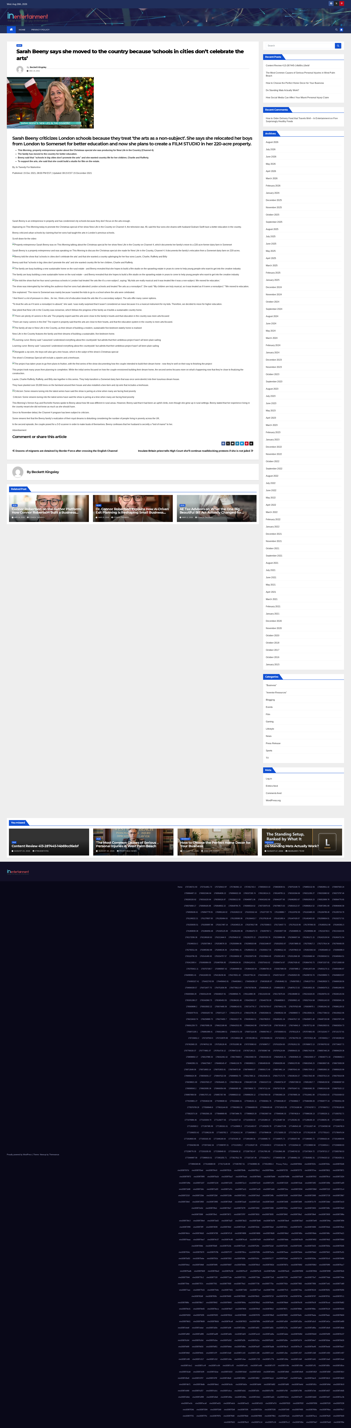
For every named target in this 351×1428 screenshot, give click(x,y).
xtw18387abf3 (240, 1334)
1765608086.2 (191, 1007)
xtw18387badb (268, 1347)
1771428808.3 (236, 1126)
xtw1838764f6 (211, 1265)
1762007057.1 (265, 931)
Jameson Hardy (212, 851)
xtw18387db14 (324, 1378)
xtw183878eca (213, 1309)
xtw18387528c (253, 1246)
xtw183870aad (241, 1177)
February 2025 (273, 273)
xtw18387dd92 (269, 1384)
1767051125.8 (294, 1032)
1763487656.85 (220, 962)
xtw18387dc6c (227, 1384)
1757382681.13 (236, 887)
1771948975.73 (279, 1139)
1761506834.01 (323, 918)
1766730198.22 (280, 1025)
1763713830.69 (338, 962)
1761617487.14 (222, 925)
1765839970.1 (309, 1007)
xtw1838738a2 (296, 1214)
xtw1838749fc (324, 1233)
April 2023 (271, 418)
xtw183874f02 (310, 1240)
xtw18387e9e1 (254, 1397)
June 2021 (271, 577)
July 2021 (271, 570)
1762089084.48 (310, 931)
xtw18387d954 (239, 1378)
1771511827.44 (309, 1126)
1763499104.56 (235, 962)
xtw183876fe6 (338, 1271)
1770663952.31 (236, 1107)
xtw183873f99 (184, 1227)
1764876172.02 (294, 988)
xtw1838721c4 (338, 1189)
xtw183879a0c (296, 1315)
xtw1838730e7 (225, 1208)
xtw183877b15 (199, 1290)
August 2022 (272, 476)
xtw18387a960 (184, 1334)
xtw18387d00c (324, 1365)
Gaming (270, 721)
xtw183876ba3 (213, 1271)
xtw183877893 (296, 1284)
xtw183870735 (282, 1170)
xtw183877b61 (227, 1290)
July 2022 (271, 483)
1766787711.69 (309, 1025)
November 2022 (274, 454)
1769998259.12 (249, 1095)
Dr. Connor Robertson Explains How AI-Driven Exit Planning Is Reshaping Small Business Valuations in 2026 (132, 512)
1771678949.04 (265, 1133)
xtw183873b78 (269, 1221)
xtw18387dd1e (241, 1384)
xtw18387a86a (310, 1328)
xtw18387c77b (268, 1359)
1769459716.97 (280, 1082)
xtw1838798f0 (282, 1315)
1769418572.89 (250, 1082)
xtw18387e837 (324, 1391)
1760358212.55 (234, 900)
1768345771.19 (324, 1057)
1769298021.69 (191, 1082)
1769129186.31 (264, 1076)
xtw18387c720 (254, 1359)
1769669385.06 (235, 1088)
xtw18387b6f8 (183, 1347)
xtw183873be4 (283, 1221)
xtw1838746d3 (198, 1233)
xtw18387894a (240, 1303)
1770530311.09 (338, 1101)
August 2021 (272, 563)
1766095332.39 (280, 1013)
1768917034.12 (308, 1070)
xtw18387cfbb (297, 1365)
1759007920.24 (338, 887)
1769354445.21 (221, 1082)
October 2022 (272, 461)
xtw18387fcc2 (284, 1422)
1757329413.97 (221, 887)
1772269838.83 (338, 1145)
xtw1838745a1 (338, 1227)
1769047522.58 (220, 1076)
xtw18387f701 (188, 1416)
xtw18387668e (240, 1265)
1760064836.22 (220, 893)
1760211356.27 (309, 893)
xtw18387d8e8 (225, 1378)
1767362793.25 (295, 1038)
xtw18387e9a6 (212, 1397)
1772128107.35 (251, 1145)
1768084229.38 (338, 1051)
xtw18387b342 (268, 1340)
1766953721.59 (236, 1032)
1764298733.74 (308, 975)
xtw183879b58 (199, 1321)
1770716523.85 (281, 1107)
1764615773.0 (309, 981)
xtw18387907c (282, 1309)
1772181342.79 (280, 1145)
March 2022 (272, 512)
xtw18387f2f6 (243, 1410)
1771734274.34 (295, 1133)
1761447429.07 (294, 918)
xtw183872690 (310, 1195)
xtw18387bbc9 (282, 1347)
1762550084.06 (235, 944)
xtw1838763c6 (324, 1258)
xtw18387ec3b (338, 1397)
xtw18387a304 (282, 1321)
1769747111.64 (264, 1088)
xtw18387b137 (338, 1334)
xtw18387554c (184, 1252)
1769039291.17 (205, 1076)
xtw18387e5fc (253, 1391)
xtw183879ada (310, 1315)
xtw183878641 (253, 1296)
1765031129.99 (205, 994)
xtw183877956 (310, 1284)
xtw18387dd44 (255, 1384)
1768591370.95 (294, 1063)
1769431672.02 (265, 1082)
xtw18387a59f (225, 1328)
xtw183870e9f (297, 1177)
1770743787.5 (309, 1107)
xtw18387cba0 (324, 1359)
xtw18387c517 (198, 1359)
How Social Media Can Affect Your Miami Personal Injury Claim (297, 97)
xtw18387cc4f (200, 1365)
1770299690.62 (221, 1101)
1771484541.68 (295, 1126)
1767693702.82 (323, 1044)
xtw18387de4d (297, 1384)
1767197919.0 (207, 1038)
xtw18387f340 (283, 1410)
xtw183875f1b (212, 1258)
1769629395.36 (205, 1088)
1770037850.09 (264, 1095)
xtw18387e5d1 (240, 1391)
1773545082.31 (309, 1158)
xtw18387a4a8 (183, 1328)
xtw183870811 (324, 1170)
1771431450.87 (250, 1126)
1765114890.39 (249, 994)
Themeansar (54, 1155)
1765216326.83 (308, 994)
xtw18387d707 (197, 1378)
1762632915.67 (280, 944)
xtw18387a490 (338, 1321)
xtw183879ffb (254, 1321)
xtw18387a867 (296, 1328)
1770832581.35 (206, 1114)
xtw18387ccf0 (228, 1365)
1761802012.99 (324, 925)
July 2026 (271, 149)
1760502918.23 (308, 900)
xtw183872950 (198, 1202)
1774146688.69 (209, 1164)
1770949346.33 (280, 1114)
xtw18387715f (211, 1277)
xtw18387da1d (268, 1378)
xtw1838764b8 (198, 1265)
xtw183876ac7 (338, 1265)
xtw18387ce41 (242, 1365)
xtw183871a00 (338, 1183)
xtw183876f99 (324, 1271)
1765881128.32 (338, 1007)
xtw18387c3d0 (310, 1353)
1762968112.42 (280, 950)
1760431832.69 (264, 900)
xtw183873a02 (213, 1221)
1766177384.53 (323, 1013)
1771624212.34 (236, 1133)
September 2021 (274, 556)
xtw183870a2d (213, 1177)
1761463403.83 (308, 918)
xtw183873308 (268, 1208)
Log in (269, 779)
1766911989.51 (221, 1032)
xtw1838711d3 (254, 1183)
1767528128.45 (221, 1044)
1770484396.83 (309, 1101)
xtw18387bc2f (296, 1347)
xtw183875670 (198, 1252)
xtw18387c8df (296, 1359)
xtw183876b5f (199, 1271)
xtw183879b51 (184, 1321)
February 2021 (273, 606)
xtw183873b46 (255, 1221)
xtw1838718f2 (310, 1183)
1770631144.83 (222, 1107)
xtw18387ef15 (257, 1403)
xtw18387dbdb (199, 1384)
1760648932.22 (220, 906)
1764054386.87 (338, 969)
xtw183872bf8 (296, 1202)
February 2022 (273, 519)
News (19, 45)
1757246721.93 (191, 887)
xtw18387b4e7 (310, 1340)
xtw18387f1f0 (325, 1403)
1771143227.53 (235, 1120)
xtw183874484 (310, 1227)
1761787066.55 (309, 925)
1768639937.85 (323, 1063)
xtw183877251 (240, 1277)
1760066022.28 (235, 893)
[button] (336, 29)
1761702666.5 (265, 925)
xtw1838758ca (240, 1252)
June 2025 (271, 244)
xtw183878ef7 (226, 1309)
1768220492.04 (250, 1057)
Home (22, 29)
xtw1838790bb (296, 1309)
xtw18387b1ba (211, 1340)
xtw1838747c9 (226, 1233)
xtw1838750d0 (211, 1246)
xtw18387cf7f (270, 1365)
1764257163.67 (279, 975)
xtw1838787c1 (338, 1296)
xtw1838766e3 (254, 1265)
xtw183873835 (268, 1214)
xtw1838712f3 (268, 1183)
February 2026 (273, 186)
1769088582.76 (235, 1076)
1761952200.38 (236, 931)
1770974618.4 (294, 1114)
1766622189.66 (221, 1025)
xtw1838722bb (198, 1195)
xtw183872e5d (197, 1208)
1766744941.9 (294, 1025)
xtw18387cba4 (338, 1359)
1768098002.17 (192, 1057)
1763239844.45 (265, 956)
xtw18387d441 (269, 1372)
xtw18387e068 (183, 1391)
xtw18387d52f (311, 1372)
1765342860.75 (206, 1000)
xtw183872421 (240, 1195)
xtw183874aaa (184, 1240)
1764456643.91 (222, 981)
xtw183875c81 (338, 1252)
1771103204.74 (205, 1120)
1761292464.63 (222, 918)
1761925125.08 (222, 931)
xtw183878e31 (184, 1309)
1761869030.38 (192, 931)
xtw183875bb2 (310, 1252)
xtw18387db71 (184, 1384)
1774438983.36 (253, 1164)
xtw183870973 (185, 1177)
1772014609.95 (338, 1139)
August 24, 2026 (22, 851)
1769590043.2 (190, 1088)
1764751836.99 (221, 988)
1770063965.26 (279, 1095)
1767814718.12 (220, 1051)
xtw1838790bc (310, 1309)
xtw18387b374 (296, 1340)
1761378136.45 (265, 918)
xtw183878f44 (240, 1309)
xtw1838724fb (268, 1195)
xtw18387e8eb (184, 1397)
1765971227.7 (221, 1013)
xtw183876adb (185, 1271)
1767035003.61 (280, 1032)
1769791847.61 (294, 1088)
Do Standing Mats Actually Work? (282, 90)
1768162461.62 (222, 1057)
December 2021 (274, 534)
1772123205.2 (236, 1145)
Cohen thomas (36, 517)
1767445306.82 (338, 1038)
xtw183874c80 (227, 1240)
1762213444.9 (220, 937)
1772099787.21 (222, 1145)
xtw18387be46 (310, 1347)
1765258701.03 (323, 994)
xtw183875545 (338, 1246)
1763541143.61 (249, 962)
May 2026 (271, 164)
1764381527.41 (193, 981)
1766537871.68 (338, 1019)
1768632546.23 (308, 1063)
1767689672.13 (308, 1044)
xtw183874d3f (255, 1240)
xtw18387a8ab (338, 1328)
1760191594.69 (294, 893)
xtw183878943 (226, 1303)
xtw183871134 (212, 1183)
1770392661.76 (265, 1101)
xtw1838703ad (197, 1170)
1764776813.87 (235, 988)
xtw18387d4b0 (283, 1372)
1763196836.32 (235, 956)
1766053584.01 (265, 1013)
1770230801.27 (191, 1101)
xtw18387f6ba (324, 1410)
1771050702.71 (338, 1114)
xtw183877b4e (213, 1290)
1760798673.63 (279, 906)
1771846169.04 (220, 1139)
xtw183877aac (184, 1290)
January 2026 (272, 193)
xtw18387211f (324, 1189)
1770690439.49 (266, 1107)
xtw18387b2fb (239, 1340)
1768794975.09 (234, 1070)
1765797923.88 (295, 1007)
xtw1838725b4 (296, 1195)
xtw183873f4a (324, 1221)
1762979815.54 (295, 950)
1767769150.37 (190, 1051)
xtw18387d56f (324, 1372)
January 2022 (272, 527)
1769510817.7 (309, 1082)
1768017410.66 (308, 1051)
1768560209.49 (279, 1063)
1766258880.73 (207, 1019)
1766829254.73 (338, 1025)
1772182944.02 (295, 1145)
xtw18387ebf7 (324, 1397)
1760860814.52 (308, 906)
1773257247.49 (250, 1158)
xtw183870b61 (255, 1177)
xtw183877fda (296, 1290)
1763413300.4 (190, 962)
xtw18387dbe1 (213, 1384)
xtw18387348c (324, 1208)
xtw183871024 (338, 1177)
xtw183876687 (226, 1265)
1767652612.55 (294, 1044)
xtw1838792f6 (198, 1315)
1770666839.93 (251, 1107)
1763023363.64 (309, 950)
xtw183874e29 (297, 1240)
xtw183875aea (282, 1252)
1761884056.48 (207, 931)
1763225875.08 (250, 956)
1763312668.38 (294, 956)
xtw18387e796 (296, 1391)
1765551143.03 (323, 1000)
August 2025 (272, 229)
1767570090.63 (250, 1044)
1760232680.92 (323, 893)
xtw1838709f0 (199, 1177)
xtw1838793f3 (212, 1315)
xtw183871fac (282, 1189)
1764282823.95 (294, 975)
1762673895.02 (295, 944)
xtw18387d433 (255, 1372)
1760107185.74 (250, 893)
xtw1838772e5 (268, 1277)
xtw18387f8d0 (228, 1416)
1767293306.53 (266, 1038)
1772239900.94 (309, 1145)
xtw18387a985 (198, 1334)
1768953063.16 (323, 1070)
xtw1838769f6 (324, 1265)
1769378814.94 (235, 1082)
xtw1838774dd (324, 1277)
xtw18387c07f (211, 1353)
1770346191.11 (250, 1101)
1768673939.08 (338, 1063)
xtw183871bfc (198, 1189)
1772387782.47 (249, 1151)
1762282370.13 (249, 937)
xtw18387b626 (338, 1340)
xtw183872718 (324, 1195)
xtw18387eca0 (201, 1403)
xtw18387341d (296, 1208)
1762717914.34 (323, 944)
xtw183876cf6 (255, 1271)
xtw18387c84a (282, 1359)
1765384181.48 (236, 1000)
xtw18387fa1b (283, 1416)
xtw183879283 (184, 1315)
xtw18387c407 (338, 1353)
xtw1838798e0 (268, 1315)
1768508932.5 (249, 1063)
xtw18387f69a (311, 1410)
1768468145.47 (221, 1063)
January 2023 (272, 439)
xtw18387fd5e (297, 1422)
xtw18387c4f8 (184, 1359)
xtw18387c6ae (240, 1359)
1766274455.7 (221, 1019)
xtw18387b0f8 (324, 1334)
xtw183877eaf (255, 1290)
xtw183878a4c (268, 1303)
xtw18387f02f (298, 1403)
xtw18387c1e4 (268, 1353)
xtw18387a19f (268, 1321)
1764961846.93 (338, 988)
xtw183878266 (338, 1290)
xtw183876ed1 (283, 1271)
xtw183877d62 (241, 1290)
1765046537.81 (220, 994)
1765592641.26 (338, 1000)
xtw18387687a (282, 1265)
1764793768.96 (250, 988)
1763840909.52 (236, 969)
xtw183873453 (310, 1208)
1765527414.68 (309, 1000)
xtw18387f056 (311, 1403)
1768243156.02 (265, 1057)
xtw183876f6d (311, 1271)
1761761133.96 (295, 925)
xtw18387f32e (256, 1410)
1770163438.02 (338, 1095)
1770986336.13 (309, 1114)
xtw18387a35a (296, 1321)
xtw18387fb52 (229, 1422)
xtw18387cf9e (283, 1365)
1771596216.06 (208, 1133)
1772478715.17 (323, 1151)
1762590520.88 (250, 944)
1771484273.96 (280, 1126)
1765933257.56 (207, 1013)
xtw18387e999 (198, 1397)
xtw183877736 (253, 1284)
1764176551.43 (234, 975)
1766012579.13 (235, 1013)
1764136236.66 (220, 975)
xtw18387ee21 (243, 1403)
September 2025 (274, 222)
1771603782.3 (222, 1133)
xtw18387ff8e (339, 1422)
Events (269, 707)
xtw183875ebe (198, 1258)
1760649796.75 (234, 906)
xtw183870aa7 (227, 1177)
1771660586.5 (250, 1133)
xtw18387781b (282, 1284)
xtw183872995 (212, 1202)
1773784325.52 (323, 1158)
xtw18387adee (282, 1334)
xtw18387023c (310, 1164)
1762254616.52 (235, 937)
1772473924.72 (308, 1151)
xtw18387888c (183, 1303)
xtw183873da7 (297, 1221)
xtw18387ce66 (256, 1365)
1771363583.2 (192, 1126)
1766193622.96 (338, 1013)
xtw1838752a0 (268, 1246)
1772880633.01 (206, 1158)
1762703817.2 (309, 944)
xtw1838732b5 (253, 1208)
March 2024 (272, 338)
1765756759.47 (265, 1007)
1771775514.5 (323, 1133)
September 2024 (274, 309)
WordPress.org (273, 800)
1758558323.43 (264, 887)
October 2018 (272, 643)
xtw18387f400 (297, 1410)
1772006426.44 (323, 1139)
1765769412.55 (280, 1007)
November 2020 (274, 628)
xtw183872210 (184, 1195)
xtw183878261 (324, 1290)
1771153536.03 (249, 1120)
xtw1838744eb (324, 1227)
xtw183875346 (296, 1246)
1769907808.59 (190, 1095)
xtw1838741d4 (239, 1227)
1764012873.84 (309, 969)
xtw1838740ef (225, 1227)
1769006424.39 (190, 1076)
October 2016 (272, 657)
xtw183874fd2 (324, 1240)
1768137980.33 (207, 1057)
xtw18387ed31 (215, 1403)
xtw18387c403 (324, 1353)
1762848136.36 (221, 950)
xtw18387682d (268, 1265)
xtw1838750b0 (338, 1240)
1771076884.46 (191, 1120)
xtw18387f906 (256, 1416)
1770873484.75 (236, 1114)
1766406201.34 (279, 1019)
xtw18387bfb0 (184, 1353)
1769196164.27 (294, 1076)
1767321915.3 (280, 1038)
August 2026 (272, 142)
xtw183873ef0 (311, 1221)
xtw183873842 (282, 1214)
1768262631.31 (280, 1057)
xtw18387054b (239, 1170)
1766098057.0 (294, 1013)
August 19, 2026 (191, 851)
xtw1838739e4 (199, 1221)
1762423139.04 (323, 937)
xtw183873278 (239, 1208)
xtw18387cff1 (310, 1365)
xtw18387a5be (239, 1328)
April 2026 (271, 171)
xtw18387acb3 (254, 1334)
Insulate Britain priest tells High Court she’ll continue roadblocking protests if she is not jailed (194, 450)
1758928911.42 (323, 887)
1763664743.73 (308, 962)
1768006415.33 (294, 1051)
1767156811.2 (193, 1038)
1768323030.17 (309, 1057)
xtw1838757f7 (226, 1252)
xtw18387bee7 (338, 1347)
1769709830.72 (250, 1088)
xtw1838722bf (211, 1195)
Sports (269, 750)
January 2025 (272, 280)
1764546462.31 (281, 981)
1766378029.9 (264, 1019)
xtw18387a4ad (197, 1328)
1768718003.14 (205, 1070)
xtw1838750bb (197, 1246)
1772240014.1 (323, 1145)
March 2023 (272, 425)
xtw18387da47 (282, 1378)
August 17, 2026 (275, 851)
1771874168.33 (234, 1139)
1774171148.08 (224, 1164)
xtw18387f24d (188, 1410)
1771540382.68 (324, 1126)
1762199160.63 (206, 937)
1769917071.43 (205, 1095)
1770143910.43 (323, 1095)
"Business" (271, 685)
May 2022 (271, 497)
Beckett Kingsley (38, 67)
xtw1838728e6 (184, 1202)
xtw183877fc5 (282, 1290)
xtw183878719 (268, 1296)
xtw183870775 (296, 1170)
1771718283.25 (280, 1133)
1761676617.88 (251, 925)
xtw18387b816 (197, 1347)
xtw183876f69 (297, 1271)
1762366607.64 (294, 937)
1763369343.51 (323, 956)
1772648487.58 (191, 1158)
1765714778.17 (250, 1007)
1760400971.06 (249, 900)
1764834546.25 (265, 988)
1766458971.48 (308, 1019)
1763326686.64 (308, 956)
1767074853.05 (309, 1032)
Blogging (270, 700)
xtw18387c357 (296, 1353)
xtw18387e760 (282, 1391)
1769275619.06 (338, 1076)
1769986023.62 (235, 1095)
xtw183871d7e (226, 1189)
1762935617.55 (265, 950)
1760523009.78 (323, 900)
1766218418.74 (192, 1019)
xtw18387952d (226, 1315)
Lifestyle (270, 729)
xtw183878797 (310, 1296)
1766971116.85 (251, 1032)
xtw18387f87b (215, 1416)
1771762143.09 (309, 1133)
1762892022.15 (250, 950)
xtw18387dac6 (310, 1378)
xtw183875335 (282, 1246)
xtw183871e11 (240, 1189)
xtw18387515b (225, 1246)
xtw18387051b (225, 1170)
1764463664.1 (236, 981)
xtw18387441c (282, 1227)
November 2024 (274, 294)
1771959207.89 (294, 1139)
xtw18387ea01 (268, 1397)
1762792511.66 (191, 950)
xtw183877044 (184, 1277)
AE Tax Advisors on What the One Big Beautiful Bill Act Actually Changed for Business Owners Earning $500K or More (212, 512)
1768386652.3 (338, 1057)
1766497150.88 (323, 1019)
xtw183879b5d (213, 1321)
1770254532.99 (206, 1101)
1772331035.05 (205, 1151)
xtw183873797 (239, 1214)
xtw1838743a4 (268, 1227)
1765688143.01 (236, 1007)
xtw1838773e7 (310, 1277)
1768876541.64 (294, 1070)
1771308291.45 (323, 1120)
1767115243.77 (323, 1032)
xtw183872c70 (310, 1202)
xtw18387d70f (211, 1378)
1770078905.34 (294, 1095)
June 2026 (271, 157)
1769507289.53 (295, 1082)
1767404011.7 (323, 1038)
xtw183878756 (282, 1296)
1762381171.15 (309, 937)
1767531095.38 (235, 1044)
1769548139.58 (323, 1082)
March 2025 (272, 265)
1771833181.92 (205, 1139)
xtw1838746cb (184, 1233)
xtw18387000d (296, 1164)
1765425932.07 (250, 1000)
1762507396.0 (206, 944)
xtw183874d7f (268, 1240)
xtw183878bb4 (282, 1303)
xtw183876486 (338, 1258)
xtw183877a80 (338, 1284)
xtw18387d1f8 (198, 1372)
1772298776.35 (190, 1151)
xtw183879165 (338, 1309)
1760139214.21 (264, 893)
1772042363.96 (193, 1145)
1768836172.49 (264, 1070)
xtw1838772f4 (282, 1277)
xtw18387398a (338, 1214)
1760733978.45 (264, 906)
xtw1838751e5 (239, 1246)
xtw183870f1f (311, 1177)
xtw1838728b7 (338, 1195)
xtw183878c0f (310, 1303)
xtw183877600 (225, 1284)
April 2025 (271, 258)
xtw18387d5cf (338, 1372)
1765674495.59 (221, 1007)
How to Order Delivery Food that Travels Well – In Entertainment (298, 118)
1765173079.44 (279, 994)
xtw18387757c (197, 1284)
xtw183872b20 (268, 1202)
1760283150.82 (190, 900)
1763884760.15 (265, 969)
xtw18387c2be (282, 1353)
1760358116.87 (220, 900)
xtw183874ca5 (241, 1240)
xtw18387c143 (239, 1353)
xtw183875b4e (296, 1252)
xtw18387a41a (324, 1321)
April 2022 (271, 505)
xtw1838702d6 (338, 1164)
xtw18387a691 (253, 1328)
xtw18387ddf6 (283, 1384)
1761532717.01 (338, 918)
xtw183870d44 (269, 1177)
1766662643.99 (250, 1025)
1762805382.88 (206, 950)
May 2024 (271, 331)
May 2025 (271, 251)
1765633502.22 (206, 1007)
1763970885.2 (294, 969)
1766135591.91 (308, 1013)
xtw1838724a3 (254, 1195)
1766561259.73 (191, 1025)
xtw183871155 (226, 1183)
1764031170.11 (323, 969)
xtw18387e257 (197, 1391)
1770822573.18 (191, 1114)
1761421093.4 (279, 918)
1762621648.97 (265, 944)
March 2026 (272, 178)
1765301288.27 (191, 1000)
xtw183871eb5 (268, 1189)
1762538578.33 (221, 944)
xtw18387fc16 (270, 1422)
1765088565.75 (235, 994)
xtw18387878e (296, 1296)
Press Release (273, 743)
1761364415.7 (250, 918)
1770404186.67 (280, 1101)
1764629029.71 (323, 981)
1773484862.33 (294, 1158)
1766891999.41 (206, 1032)
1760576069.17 (190, 906)
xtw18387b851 (211, 1347)
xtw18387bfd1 (197, 1353)
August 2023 (272, 389)
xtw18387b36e (282, 1340)
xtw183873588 (197, 1214)
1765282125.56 (338, 994)
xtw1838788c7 (197, 1303)
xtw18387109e (184, 1183)
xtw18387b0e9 (310, 1334)
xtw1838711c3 (240, 1183)
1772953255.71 (221, 1158)
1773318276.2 (264, 1158)
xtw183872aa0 (240, 1202)
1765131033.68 (264, 994)
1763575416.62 (264, 962)
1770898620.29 (250, 1114)
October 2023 (272, 374)
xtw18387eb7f (296, 1397)
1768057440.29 (323, 1051)
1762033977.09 (280, 931)
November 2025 (274, 207)
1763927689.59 (280, 969)
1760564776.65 (338, 900)
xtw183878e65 (199, 1309)
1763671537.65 (323, 962)
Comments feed (274, 793)
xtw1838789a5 (254, 1303)
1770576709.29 (193, 1107)
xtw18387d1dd (184, 1372)
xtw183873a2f (226, 1221)
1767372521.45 (310, 1038)
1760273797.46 (338, 893)
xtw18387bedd (324, 1347)
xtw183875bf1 (324, 1252)
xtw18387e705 (268, 1391)
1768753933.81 (220, 1070)
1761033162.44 (251, 912)
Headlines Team (296, 851)
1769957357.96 (220, 1095)
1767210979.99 (222, 1038)
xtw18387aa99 (212, 1334)
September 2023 (274, 381)
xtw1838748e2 (282, 1233)
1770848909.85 (221, 1114)
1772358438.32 (234, 1151)
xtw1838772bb (254, 1277)
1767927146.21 (249, 1051)
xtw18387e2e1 (211, 1391)
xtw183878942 (211, 1303)
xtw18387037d (183, 1170)
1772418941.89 (279, 1151)
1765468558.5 (279, 1000)
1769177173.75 (279, 1076)
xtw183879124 (324, 1309)
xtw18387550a (324, 1246)
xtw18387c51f (211, 1359)
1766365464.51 (250, 1019)
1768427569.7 (206, 1063)
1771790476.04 (338, 1133)
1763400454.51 (338, 956)
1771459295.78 (265, 1126)
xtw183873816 (253, 1214)
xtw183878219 (310, 1290)
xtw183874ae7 (199, 1240)
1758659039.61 (279, 887)
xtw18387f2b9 (215, 1410)
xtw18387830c (211, 1296)
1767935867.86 (264, 1051)
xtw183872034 (296, 1189)
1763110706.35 (191, 956)
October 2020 (272, 635)
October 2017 (272, 650)
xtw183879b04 (338, 1315)
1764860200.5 (279, 988)
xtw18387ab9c (226, 1334)
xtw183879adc (324, 1315)
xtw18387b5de (324, 1340)
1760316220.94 (205, 900)
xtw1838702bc (324, 1164)
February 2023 (273, 432)
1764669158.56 (338, 981)
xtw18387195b (324, 1183)
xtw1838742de (253, 1227)
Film (268, 714)
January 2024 (272, 352)
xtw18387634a (310, 1258)
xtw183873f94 (338, 1221)
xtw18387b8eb (226, 1347)
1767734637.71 (338, 1044)
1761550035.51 (192, 925)
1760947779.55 (207, 912)
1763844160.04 (250, 969)
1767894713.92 (234, 1051)
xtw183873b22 (241, 1221)
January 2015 (272, 664)
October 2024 (272, 302)
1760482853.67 (294, 900)
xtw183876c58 (227, 1271)
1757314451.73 (206, 887)
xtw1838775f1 (211, 1284)
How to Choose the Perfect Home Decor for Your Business (295, 83)
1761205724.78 (338, 912)
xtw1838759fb (254, 1252)
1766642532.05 (236, 1025)
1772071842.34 (208, 1145)
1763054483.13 (324, 950)
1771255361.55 (294, 1120)
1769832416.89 (323, 1088)
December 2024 (274, 287)
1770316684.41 (236, 1101)
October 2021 (272, 548)
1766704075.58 (265, 1025)
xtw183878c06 (296, 1303)
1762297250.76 (264, 937)
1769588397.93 (338, 1082)
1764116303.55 (205, 975)
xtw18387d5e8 (183, 1378)
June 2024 (271, 323)
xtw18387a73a (282, 1328)
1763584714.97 (279, 962)
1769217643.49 (308, 1076)
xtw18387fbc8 (243, 1422)
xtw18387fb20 (324, 1416)
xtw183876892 (296, 1265)
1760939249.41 (192, 912)
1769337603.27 (206, 1082)
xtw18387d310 (226, 1372)
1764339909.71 (323, 975)
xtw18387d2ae (212, 1372)
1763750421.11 (192, 969)
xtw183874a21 (338, 1233)
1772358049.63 (220, 1151)
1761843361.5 (338, 925)
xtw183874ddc (282, 1240)
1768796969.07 (249, 1070)
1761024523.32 (236, 912)
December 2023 (274, 360)
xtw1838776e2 (239, 1284)
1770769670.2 (323, 1107)
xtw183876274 (296, 1258)
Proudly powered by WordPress (19, 1155)
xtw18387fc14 (256, 1422)
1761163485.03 (309, 912)
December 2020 (274, 621)
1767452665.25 (191, 1044)
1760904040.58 (338, 906)
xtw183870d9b (283, 1177)
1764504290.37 (251, 981)
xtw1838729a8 (226, 1202)
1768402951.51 (192, 1063)
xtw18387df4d (324, 1384)
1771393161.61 (222, 1126)
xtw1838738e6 (310, 1214)
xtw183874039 (211, 1227)
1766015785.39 (250, 1013)
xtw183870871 (338, 1170)
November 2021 (274, 541)
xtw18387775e (268, 1284)
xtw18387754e (183, 1284)
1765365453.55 (221, 1000)
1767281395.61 (251, 1038)
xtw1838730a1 (211, 1208)
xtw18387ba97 (254, 1347)
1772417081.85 (264, 1151)
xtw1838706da (268, 1170)
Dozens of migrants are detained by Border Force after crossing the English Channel (66, 450)
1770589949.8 (207, 1107)
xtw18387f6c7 (338, 1410)
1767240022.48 (236, 1038)
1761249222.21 (192, 918)
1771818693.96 (190, 1139)
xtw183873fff (198, 1227)
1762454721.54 (338, 937)
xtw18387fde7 (311, 1422)
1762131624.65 (338, 931)
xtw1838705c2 (254, 1170)
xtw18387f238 (338, 1403)
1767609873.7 (264, 1044)
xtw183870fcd (324, 1177)
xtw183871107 (198, 1183)
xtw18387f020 (284, 1403)
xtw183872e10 (338, 1202)
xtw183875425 (310, 1246)
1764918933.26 (308, 988)
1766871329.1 (192, 1032)
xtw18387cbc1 (186, 1365)
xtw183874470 (296, 1227)
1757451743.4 (249, 887)
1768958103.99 (338, 1070)
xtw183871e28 (254, 1189)
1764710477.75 (206, 988)
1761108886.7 (279, 912)
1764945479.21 (323, 988)
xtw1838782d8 (197, 1296)
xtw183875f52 (226, 1258)
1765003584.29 (190, 994)
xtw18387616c (253, 1258)
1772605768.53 (338, 1151)
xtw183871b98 (184, 1189)
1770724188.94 (296, 1107)
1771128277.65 (220, 1120)
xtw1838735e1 (211, 1214)
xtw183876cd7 (241, 1271)
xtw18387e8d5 (338, 1391)
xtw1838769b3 (310, 1265)
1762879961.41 (236, 950)
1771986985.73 (308, 1139)
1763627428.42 (294, 962)
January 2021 (272, 614)
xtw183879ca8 (227, 1321)
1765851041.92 (323, 1007)
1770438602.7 (294, 1101)
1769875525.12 (338, 1088)
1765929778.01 (192, 1013)
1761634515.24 (236, 925)
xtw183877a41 (324, 1284)
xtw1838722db (226, 1195)
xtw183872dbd (324, 1202)
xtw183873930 (324, 1214)
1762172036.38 (191, 937)
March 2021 (272, 599)
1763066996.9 (338, 950)
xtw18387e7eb (310, 1391)
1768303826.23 (295, 1057)
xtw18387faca (311, 1416)
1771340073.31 (338, 1120)
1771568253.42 (193, 1133)
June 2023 (271, 403)
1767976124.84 (279, 1051)
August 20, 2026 (107, 851)
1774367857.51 (239, 1164)
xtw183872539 (282, 1195)
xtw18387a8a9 (324, 1328)
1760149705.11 (279, 893)
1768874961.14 (279, 1070)
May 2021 (271, 585)
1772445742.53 (294, 1151)
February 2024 (273, 345)
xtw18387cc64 (214, 1365)
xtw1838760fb (239, 1258)
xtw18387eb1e (282, 1397)
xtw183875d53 (184, 1258)
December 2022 (274, 447)
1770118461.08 (309, 1095)
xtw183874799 (212, 1233)
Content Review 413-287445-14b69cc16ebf (287, 65)
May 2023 (271, 410)
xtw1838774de (338, 1277)
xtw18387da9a (296, 1378)
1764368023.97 (338, 975)
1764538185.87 (266, 981)
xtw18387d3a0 (241, 1372)
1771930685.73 (264, 1139)
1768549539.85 (264, 1063)
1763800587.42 (221, 969)
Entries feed (272, 786)
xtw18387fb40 (338, 1416)
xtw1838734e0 (338, 1208)
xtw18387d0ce (338, 1365)
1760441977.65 (279, 900)
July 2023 (271, 396)
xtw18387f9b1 (270, 1416)
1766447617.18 (294, 1019)
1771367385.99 (207, 1126)
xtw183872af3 (254, 1202)
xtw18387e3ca (226, 1391)
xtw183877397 (296, 1277)
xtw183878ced (324, 1303)
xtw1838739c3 (184, 1221)
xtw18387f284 (201, 1410)
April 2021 (271, 592)
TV (267, 758)
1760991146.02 (221, 912)
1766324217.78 (235, 1019)
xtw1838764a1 (184, 1265)
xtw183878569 (239, 1296)
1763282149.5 (279, 956)
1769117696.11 (249, 1076)
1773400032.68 (279, 1158)
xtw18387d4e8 (297, 1372)
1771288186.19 (308, 1120)
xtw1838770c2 (198, 1277)
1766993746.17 (265, 1032)
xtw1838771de (226, 1277)
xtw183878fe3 (268, 1309)
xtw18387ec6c (187, 1403)
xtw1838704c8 (211, 1170)
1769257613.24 (323, 1076)
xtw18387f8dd (242, 1416)
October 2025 (272, 215)
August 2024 (272, 316)
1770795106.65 (338, 1107)
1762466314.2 (192, 944)
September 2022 (274, 468)
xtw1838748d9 (268, 1233)
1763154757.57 (221, 956)
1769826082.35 (308, 1088)
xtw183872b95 (282, 1202)
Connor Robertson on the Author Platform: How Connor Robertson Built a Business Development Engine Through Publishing (46, 512)
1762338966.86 (279, 937)
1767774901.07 (205, 1051)
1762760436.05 (338, 944)
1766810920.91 (323, 1025)
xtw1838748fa (296, 1233)
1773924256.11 (338, 1158)
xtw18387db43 (338, 1378)
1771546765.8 (338, 1126)
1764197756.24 (249, 975)
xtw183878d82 (338, 1303)
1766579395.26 (206, 1025)
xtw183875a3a (268, 1252)
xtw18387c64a (226, 1359)
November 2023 (274, 367)
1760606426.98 (205, 906)
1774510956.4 (267, 1164)
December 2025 (274, 200)
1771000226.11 (323, 1114)
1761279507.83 (207, 918)
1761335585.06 (236, 918)
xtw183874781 (42, 851)
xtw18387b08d (296, 1334)
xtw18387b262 (226, 1340)
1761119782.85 (294, 912)
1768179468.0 (235, 1057)
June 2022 (271, 490)
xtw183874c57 (213, 1240)
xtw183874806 (240, 1233)
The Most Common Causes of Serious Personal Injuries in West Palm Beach (126, 844)
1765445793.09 (265, 1000)
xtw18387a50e (211, 1328)
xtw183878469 (225, 1296)
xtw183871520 (282, 1183)
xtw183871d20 (212, 1189)
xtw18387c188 (253, 1353)
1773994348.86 (194, 1164)
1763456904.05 (205, 962)
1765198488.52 (294, 994)
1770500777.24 (323, 1101)
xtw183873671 (225, 1214)
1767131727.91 (338, 1032)
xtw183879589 (240, 1315)
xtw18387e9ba (226, 1397)
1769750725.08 (279, 1088)
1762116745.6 (323, 931)
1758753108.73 (294, 887)
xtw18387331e (282, 1208)
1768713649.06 (190, 1070)
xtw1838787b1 (324, 1296)
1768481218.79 (235, 1063)
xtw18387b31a (253, 1340)
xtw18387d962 (253, 1378)
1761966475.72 (251, 931)
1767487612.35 (206, 1044)
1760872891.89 (323, 906)
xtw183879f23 (241, 1321)
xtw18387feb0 (325, 1422)
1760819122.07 (294, 906)
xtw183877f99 (268, 1290)
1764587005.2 (295, 981)
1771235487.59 (279, 1120)
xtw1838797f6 (254, 1315)
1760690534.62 (249, 906)
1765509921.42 (294, 1000)
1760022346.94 (205, 893)
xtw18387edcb (229, 1403)
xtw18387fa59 (297, 1416)
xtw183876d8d (269, 1271)
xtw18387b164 (183, 1340)
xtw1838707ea (310, 1170)
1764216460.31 (264, 975)
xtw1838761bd (282, 1258)
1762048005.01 (295, 931)
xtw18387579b (212, 1252)
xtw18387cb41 (310, 1359)
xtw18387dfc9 (338, 1384)
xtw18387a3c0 (310, 1321)
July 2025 (271, 236)
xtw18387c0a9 (225, 1353)
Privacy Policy (40, 29)
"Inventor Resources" (276, 692)
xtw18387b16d (197, 1340)
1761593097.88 (207, 925)
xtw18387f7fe (201, 1416)
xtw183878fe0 (254, 1309)
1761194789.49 (323, 912)
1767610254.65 (279, 1044)
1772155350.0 (265, 1145)
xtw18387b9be (240, 1347)
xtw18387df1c (311, 1384)
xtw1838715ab (296, 1183)
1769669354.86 (220, 1088)
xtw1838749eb (310, 1233)
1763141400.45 (206, 956)
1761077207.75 (266, 912)
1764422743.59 (208, 981)
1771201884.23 (264, 1120)
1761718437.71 (280, 925)
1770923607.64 (265, 1114)
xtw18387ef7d (270, 1403)
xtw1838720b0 (310, 1189)
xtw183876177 (268, 1258)
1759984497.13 (190, 893)
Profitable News (128, 851)
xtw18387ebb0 (310, 1397)
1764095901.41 (190, 975)
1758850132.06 (309, 887)
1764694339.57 (191, 988)
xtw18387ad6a (268, 1334)
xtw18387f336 (270, 1410)
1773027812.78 (236, 1158)
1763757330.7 (206, 969)
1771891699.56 (249, 1139)
